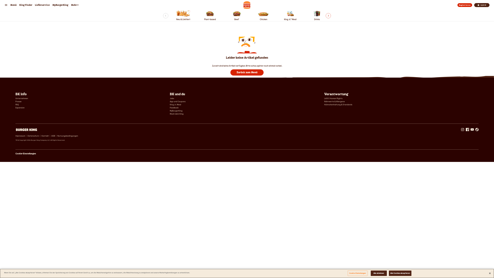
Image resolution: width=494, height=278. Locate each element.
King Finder (25, 5)
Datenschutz (33, 136)
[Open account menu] (6, 5)
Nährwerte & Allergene (334, 101)
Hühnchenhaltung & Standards (338, 104)
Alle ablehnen (378, 273)
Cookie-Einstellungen (25, 154)
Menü (13, 5)
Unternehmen (21, 98)
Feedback (174, 107)
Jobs (172, 98)
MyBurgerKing (60, 5)
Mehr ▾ (74, 5)
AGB (53, 136)
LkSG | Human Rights (333, 98)
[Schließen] (490, 273)
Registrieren (465, 5)
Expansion (20, 107)
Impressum (20, 136)
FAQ (17, 104)
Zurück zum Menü (247, 72)
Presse (18, 101)
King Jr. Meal (175, 104)
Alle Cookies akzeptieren (400, 273)
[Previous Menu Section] (165, 15)
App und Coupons (178, 101)
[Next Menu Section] (328, 15)
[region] (247, 273)
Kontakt (45, 136)
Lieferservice (42, 5)
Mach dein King (176, 114)
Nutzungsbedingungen (67, 136)
